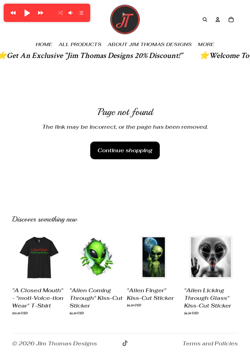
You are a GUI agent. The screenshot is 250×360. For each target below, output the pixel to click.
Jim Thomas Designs (66, 343)
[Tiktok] (125, 343)
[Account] (217, 19)
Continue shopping (125, 150)
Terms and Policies (210, 343)
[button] (12, 12)
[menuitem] (206, 44)
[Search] (205, 19)
